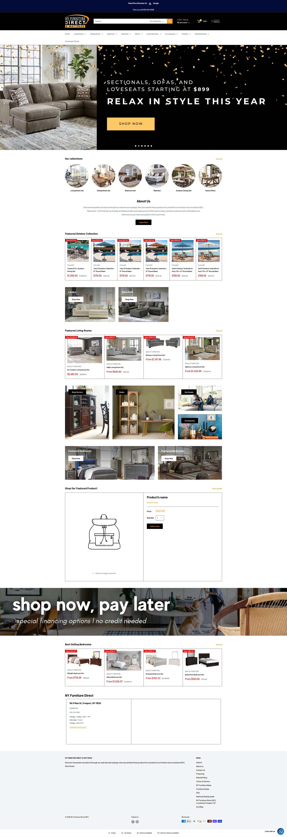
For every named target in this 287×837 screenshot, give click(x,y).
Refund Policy (201, 777)
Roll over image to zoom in (105, 573)
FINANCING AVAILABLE (78, 727)
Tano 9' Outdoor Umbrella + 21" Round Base (103, 269)
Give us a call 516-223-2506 (143, 10)
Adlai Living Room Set (115, 367)
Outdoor (185, 34)
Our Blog (199, 807)
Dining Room (95, 34)
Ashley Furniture (74, 366)
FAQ (198, 793)
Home (67, 34)
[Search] (170, 21)
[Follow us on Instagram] (137, 821)
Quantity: (150, 518)
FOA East (70, 265)
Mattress (124, 34)
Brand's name (152, 503)
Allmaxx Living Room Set (155, 355)
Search (199, 762)
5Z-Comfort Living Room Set (78, 370)
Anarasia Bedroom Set (154, 674)
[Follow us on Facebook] (133, 821)
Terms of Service (203, 781)
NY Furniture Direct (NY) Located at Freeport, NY (206, 801)
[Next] (222, 176)
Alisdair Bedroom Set (75, 673)
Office (137, 34)
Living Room (79, 34)
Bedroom (111, 34)
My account (182, 22)
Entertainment (153, 34)
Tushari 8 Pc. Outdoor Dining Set (75, 269)
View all (219, 159)
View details (217, 488)
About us (199, 766)
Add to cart (154, 526)
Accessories (170, 34)
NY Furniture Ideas (203, 785)
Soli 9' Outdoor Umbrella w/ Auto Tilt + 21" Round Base (182, 269)
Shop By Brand (201, 34)
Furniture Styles (202, 789)
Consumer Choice (72, 41)
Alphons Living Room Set (195, 367)
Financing (200, 774)
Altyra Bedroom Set (114, 677)
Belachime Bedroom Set (194, 674)
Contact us (200, 770)
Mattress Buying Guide (205, 796)
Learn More (143, 222)
